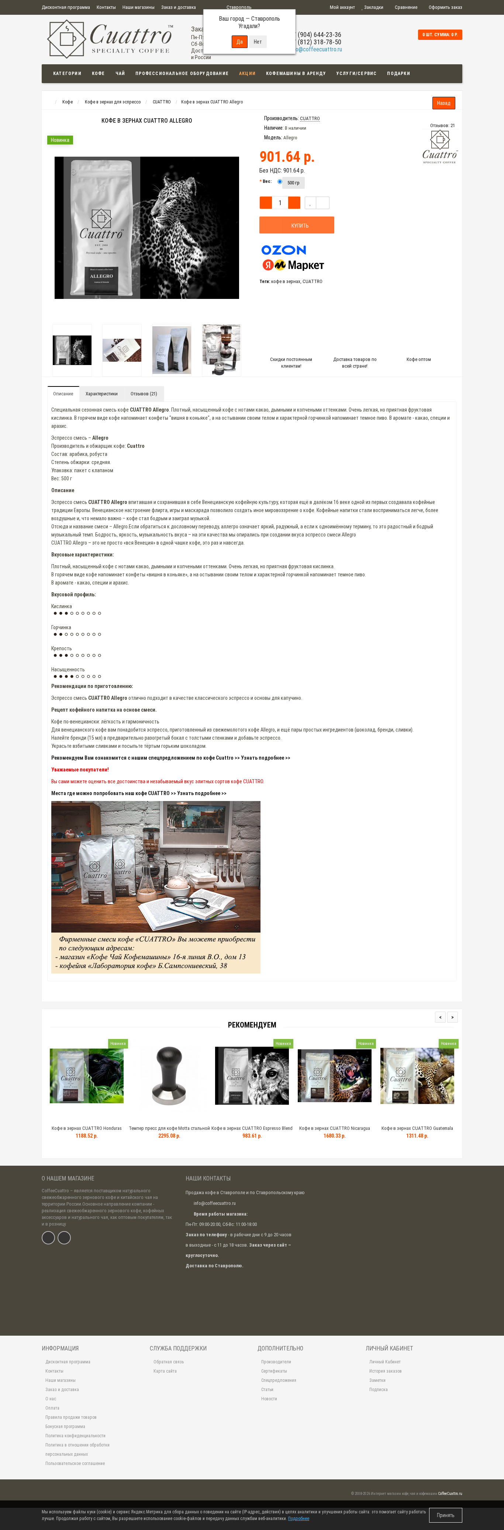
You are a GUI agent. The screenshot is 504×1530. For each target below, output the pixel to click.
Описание (63, 393)
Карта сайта (165, 1371)
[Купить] (69, 1119)
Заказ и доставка (178, 7)
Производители (276, 1361)
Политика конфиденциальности (75, 1435)
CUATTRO (312, 281)
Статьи (267, 1389)
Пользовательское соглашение (75, 1463)
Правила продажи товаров (71, 1417)
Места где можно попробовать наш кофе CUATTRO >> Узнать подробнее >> (139, 793)
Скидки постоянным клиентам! (291, 363)
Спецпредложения (278, 1380)
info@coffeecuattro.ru (316, 49)
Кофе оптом (419, 359)
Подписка (378, 1389)
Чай (120, 73)
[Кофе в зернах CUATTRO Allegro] (72, 350)
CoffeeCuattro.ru (450, 1494)
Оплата (52, 1408)
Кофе (98, 73)
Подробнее (298, 1518)
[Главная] (48, 102)
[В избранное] (310, 203)
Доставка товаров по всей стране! (355, 363)
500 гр (293, 182)
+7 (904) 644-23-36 (315, 34)
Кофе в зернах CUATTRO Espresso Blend (252, 1128)
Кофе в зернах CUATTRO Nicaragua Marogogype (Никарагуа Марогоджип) (334, 1131)
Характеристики (102, 393)
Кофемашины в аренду (296, 73)
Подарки (398, 73)
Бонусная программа (65, 1426)
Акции (247, 73)
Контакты (106, 7)
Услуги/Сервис (356, 73)
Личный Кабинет (385, 1361)
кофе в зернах (285, 281)
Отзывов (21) (144, 393)
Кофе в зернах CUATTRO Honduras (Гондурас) (87, 1131)
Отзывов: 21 (442, 125)
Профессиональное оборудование (182, 73)
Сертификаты (274, 1371)
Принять (446, 1515)
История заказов (385, 1371)
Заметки (377, 1380)
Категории (67, 73)
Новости (269, 1398)
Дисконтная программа (66, 7)
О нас (50, 1398)
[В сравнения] (322, 203)
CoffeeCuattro (55, 1190)
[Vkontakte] (48, 1237)
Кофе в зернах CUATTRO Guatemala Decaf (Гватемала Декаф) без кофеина (417, 1131)
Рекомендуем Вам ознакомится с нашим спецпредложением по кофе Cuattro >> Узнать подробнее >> (170, 758)
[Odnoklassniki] (64, 1237)
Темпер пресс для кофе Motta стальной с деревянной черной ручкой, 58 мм (169, 1131)
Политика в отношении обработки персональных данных (77, 1449)
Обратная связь (168, 1361)
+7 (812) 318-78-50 (315, 42)
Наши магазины (138, 7)
